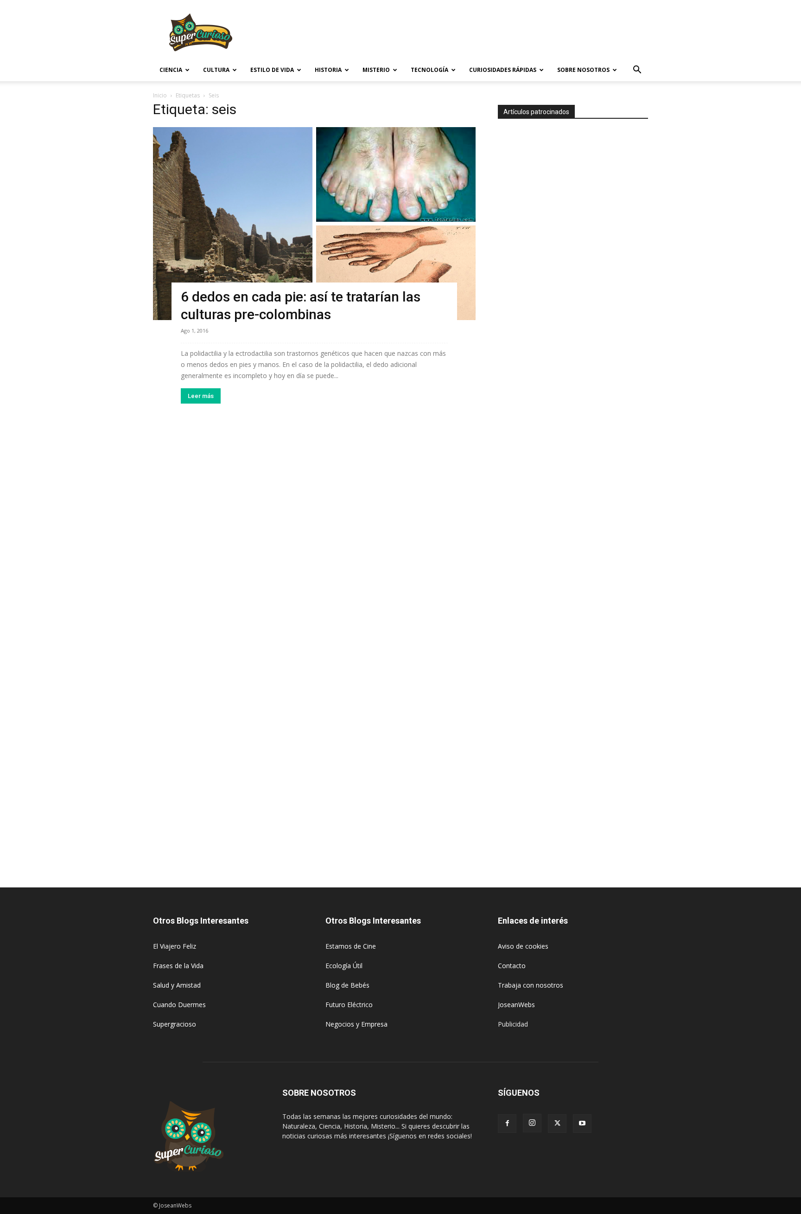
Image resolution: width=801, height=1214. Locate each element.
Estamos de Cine (350, 946)
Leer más (201, 395)
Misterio (376, 70)
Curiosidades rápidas (502, 70)
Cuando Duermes (179, 1004)
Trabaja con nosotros (530, 985)
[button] (637, 70)
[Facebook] (507, 1123)
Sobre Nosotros (583, 70)
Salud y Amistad (177, 985)
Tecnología (429, 70)
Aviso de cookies (523, 946)
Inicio (160, 95)
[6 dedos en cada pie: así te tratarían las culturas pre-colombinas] (314, 223)
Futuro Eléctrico (349, 1004)
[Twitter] (557, 1123)
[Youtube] (582, 1123)
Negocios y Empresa (356, 1024)
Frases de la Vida (178, 965)
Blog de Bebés (347, 985)
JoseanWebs (516, 1004)
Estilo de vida (272, 70)
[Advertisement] (479, 34)
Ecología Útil (343, 965)
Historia (328, 70)
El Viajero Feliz (174, 946)
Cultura (216, 70)
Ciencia (170, 70)
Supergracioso (174, 1024)
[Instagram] (532, 1123)
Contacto (512, 965)
